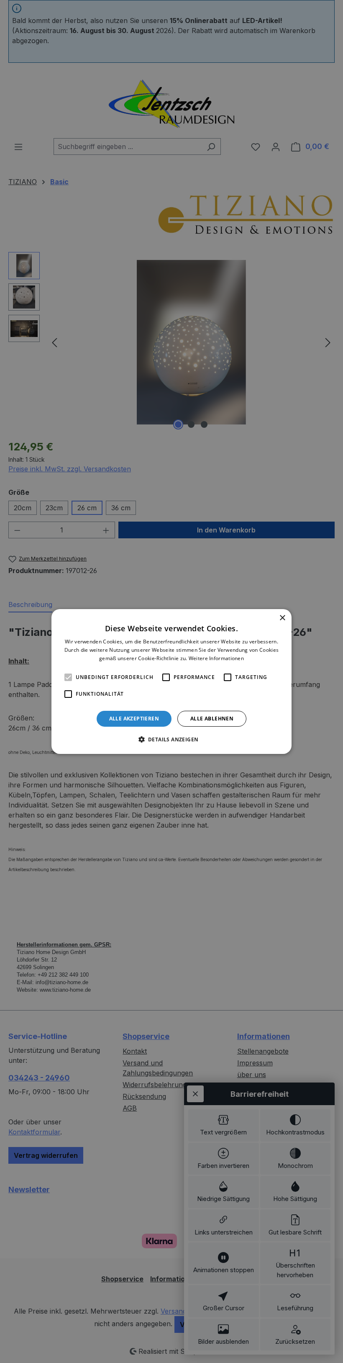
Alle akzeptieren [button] (134, 718)
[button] (172, 739)
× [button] (282, 618)
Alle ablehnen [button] (211, 718)
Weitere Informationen (216, 658)
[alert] (171, 681)
